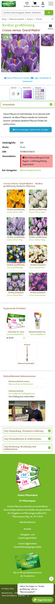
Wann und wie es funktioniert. (21, 384)
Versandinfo (9, 104)
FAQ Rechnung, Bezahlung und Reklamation (20, 447)
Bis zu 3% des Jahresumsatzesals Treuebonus (28, 574)
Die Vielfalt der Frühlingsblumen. (22, 393)
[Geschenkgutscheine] (27, 476)
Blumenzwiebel (17, 19)
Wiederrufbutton (27, 522)
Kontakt (27, 529)
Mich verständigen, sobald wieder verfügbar (31, 130)
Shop (4, 19)
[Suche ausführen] (49, 12)
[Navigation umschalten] (50, 3)
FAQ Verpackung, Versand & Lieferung (23, 430)
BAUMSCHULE (7, 593)
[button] (27, 4)
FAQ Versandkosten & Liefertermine (22, 438)
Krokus (30, 19)
